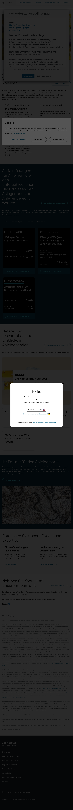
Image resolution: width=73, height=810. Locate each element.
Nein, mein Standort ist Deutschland (35, 414)
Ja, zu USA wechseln (35, 409)
